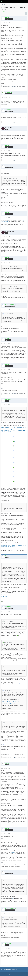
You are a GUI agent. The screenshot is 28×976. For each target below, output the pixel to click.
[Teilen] (26, 13)
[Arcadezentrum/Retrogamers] (4, 1)
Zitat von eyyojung (8, 313)
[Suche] (19, 1)
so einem (13, 852)
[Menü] (26, 1)
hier (13, 898)
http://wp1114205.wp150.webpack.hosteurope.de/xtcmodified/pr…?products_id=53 (13, 428)
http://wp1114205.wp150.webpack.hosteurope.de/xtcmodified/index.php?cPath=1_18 (13, 431)
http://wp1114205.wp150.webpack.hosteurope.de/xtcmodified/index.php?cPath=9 (13, 546)
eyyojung (14, 86)
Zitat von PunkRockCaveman (10, 178)
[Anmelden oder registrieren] (22, 1)
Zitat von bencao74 (8, 621)
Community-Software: (14, 974)
